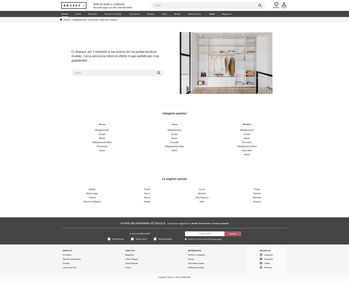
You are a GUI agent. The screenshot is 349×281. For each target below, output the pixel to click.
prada (257, 189)
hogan (147, 201)
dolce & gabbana (92, 201)
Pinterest (268, 267)
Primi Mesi (247, 150)
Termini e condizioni (196, 255)
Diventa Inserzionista (72, 259)
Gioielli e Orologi (112, 14)
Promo (128, 267)
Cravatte (174, 142)
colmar (92, 197)
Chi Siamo (67, 255)
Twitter (267, 263)
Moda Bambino (165, 239)
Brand (177, 14)
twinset (257, 193)
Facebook (268, 259)
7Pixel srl (171, 277)
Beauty (150, 14)
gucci (147, 193)
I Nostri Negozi (131, 259)
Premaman (102, 146)
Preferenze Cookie (196, 267)
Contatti (66, 263)
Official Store (194, 14)
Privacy (191, 259)
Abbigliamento (102, 130)
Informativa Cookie (196, 263)
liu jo (202, 189)
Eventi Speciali (131, 263)
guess (147, 197)
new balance (202, 197)
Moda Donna (118, 239)
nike (202, 201)
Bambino (92, 14)
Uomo (78, 14)
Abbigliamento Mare (102, 142)
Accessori (135, 14)
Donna (64, 14)
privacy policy (217, 239)
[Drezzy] (76, 5)
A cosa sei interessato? (140, 233)
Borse (102, 138)
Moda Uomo (141, 239)
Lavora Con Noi (69, 267)
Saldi (212, 14)
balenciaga (92, 193)
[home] (61, 20)
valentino (256, 197)
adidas (92, 189)
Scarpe (102, 134)
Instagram (268, 255)
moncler (202, 193)
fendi (147, 189)
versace (257, 201)
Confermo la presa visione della (205, 239)
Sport (164, 14)
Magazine (227, 14)
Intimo (102, 150)
